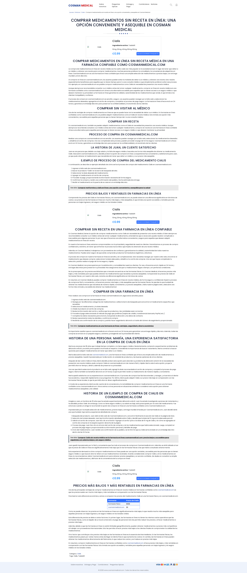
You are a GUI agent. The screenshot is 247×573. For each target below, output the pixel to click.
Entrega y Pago (130, 5)
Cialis (79, 554)
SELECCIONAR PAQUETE (148, 54)
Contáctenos (144, 4)
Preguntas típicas (116, 5)
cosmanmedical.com (100, 355)
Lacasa (71, 12)
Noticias (154, 4)
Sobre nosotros (102, 5)
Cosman (81, 5)
